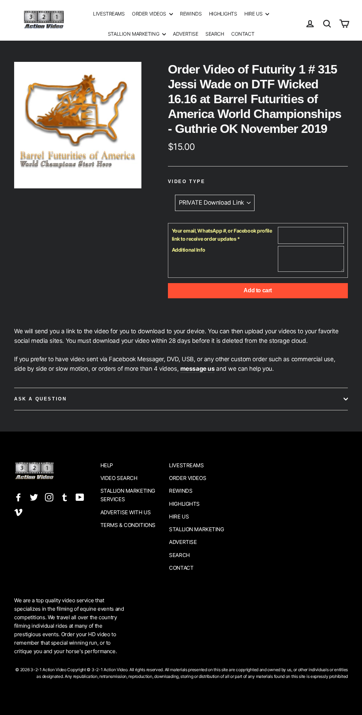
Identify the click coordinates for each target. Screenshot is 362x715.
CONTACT (242, 34)
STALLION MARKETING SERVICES (127, 495)
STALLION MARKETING (134, 34)
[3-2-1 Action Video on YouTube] (80, 497)
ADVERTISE (185, 34)
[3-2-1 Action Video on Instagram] (49, 497)
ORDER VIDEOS (149, 14)
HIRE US (254, 14)
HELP (106, 465)
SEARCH (214, 34)
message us (197, 368)
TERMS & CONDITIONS (128, 525)
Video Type (186, 181)
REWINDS (191, 14)
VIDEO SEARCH (119, 478)
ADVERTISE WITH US (125, 512)
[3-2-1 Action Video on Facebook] (18, 497)
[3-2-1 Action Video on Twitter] (34, 497)
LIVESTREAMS (108, 14)
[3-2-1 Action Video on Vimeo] (18, 512)
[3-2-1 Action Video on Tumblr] (64, 497)
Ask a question (40, 399)
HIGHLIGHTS (223, 14)
